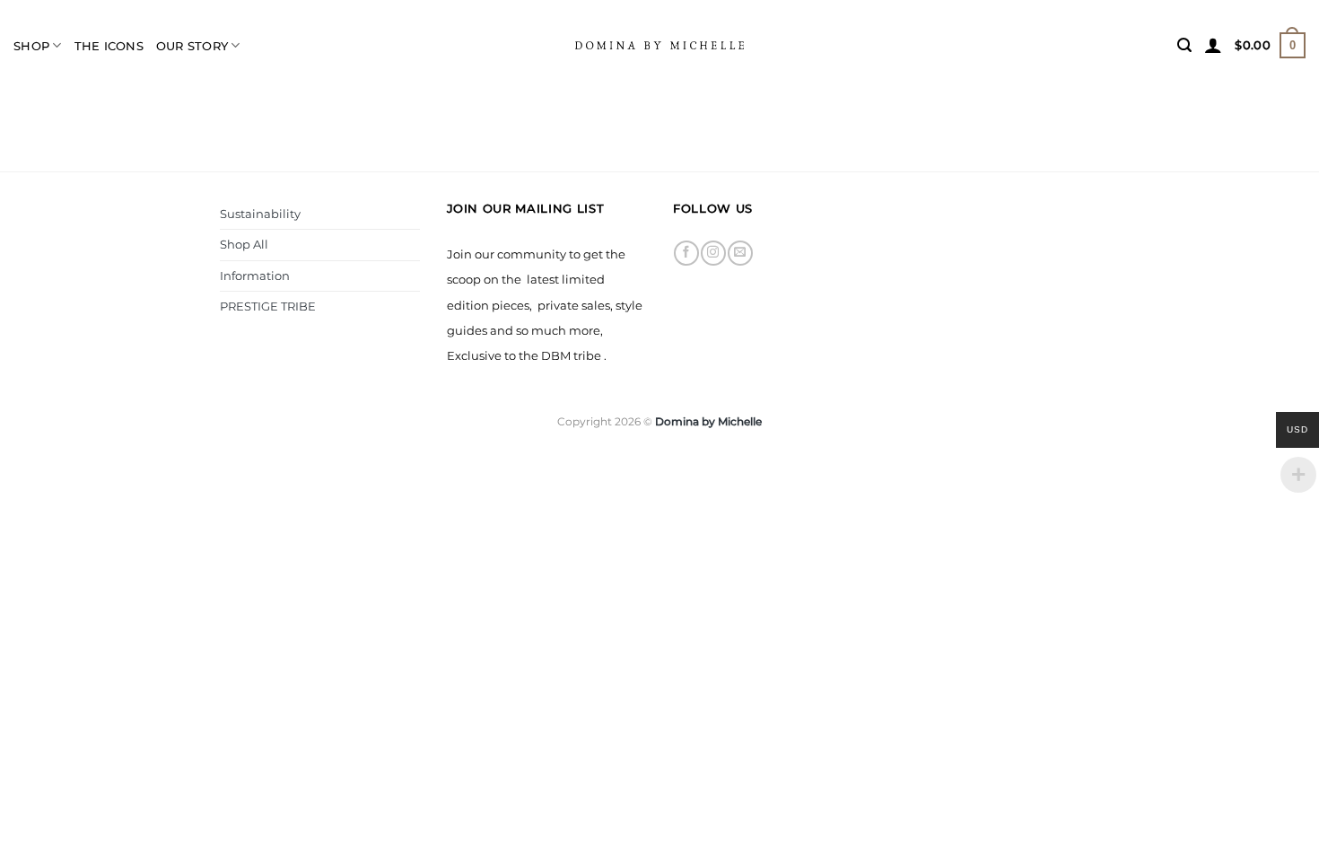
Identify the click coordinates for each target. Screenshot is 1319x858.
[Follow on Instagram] (713, 253)
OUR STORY (192, 46)
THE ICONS (109, 46)
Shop (31, 46)
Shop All (244, 244)
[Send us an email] (740, 253)
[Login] (1213, 45)
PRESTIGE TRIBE (268, 306)
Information (255, 275)
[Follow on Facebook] (686, 253)
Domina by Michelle (708, 421)
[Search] (1184, 45)
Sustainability (260, 213)
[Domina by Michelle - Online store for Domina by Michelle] (659, 44)
